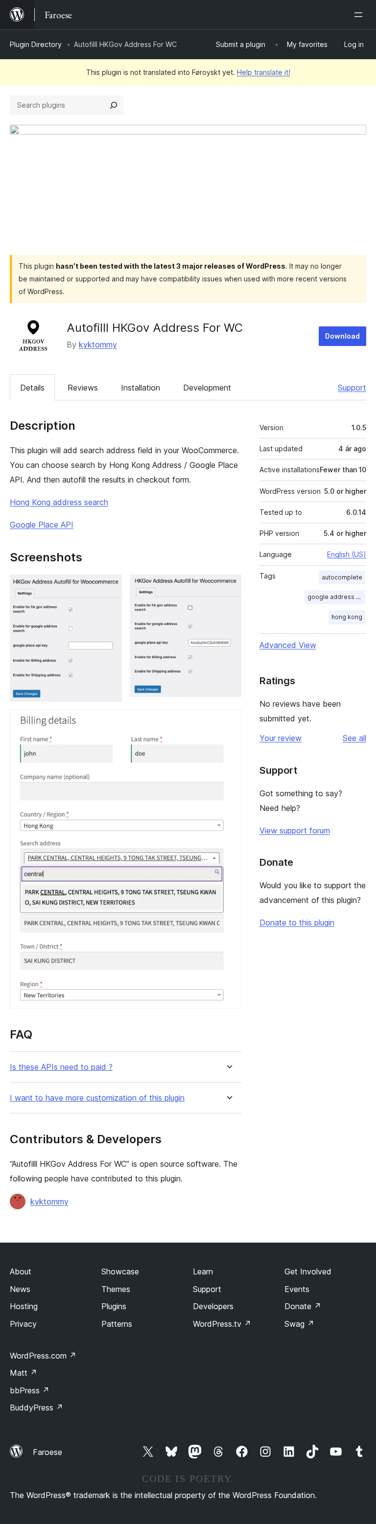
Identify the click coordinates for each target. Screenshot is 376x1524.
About (20, 1271)
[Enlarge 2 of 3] (228, 588)
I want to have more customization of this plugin (97, 1098)
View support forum (294, 830)
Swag (299, 1324)
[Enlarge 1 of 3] (109, 588)
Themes (115, 1289)
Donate (302, 1306)
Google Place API (41, 525)
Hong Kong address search (59, 502)
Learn (203, 1271)
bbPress (29, 1390)
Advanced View (287, 645)
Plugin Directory (36, 44)
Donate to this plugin (296, 922)
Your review (280, 738)
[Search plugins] (113, 105)
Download (342, 336)
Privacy (23, 1324)
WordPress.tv (222, 1324)
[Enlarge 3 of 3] (228, 723)
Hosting (24, 1306)
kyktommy (98, 344)
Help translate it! (263, 72)
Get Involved (307, 1271)
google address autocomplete (336, 596)
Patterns (116, 1324)
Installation (140, 388)
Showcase (120, 1271)
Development (207, 388)
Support (352, 388)
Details (32, 388)
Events (296, 1289)
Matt (23, 1373)
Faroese (47, 1452)
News (20, 1289)
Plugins (113, 1306)
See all (354, 738)
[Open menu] (360, 14)
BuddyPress (36, 1407)
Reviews (83, 388)
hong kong (346, 617)
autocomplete (342, 577)
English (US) (346, 554)
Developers (213, 1306)
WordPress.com (43, 1356)
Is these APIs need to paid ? (61, 1067)
